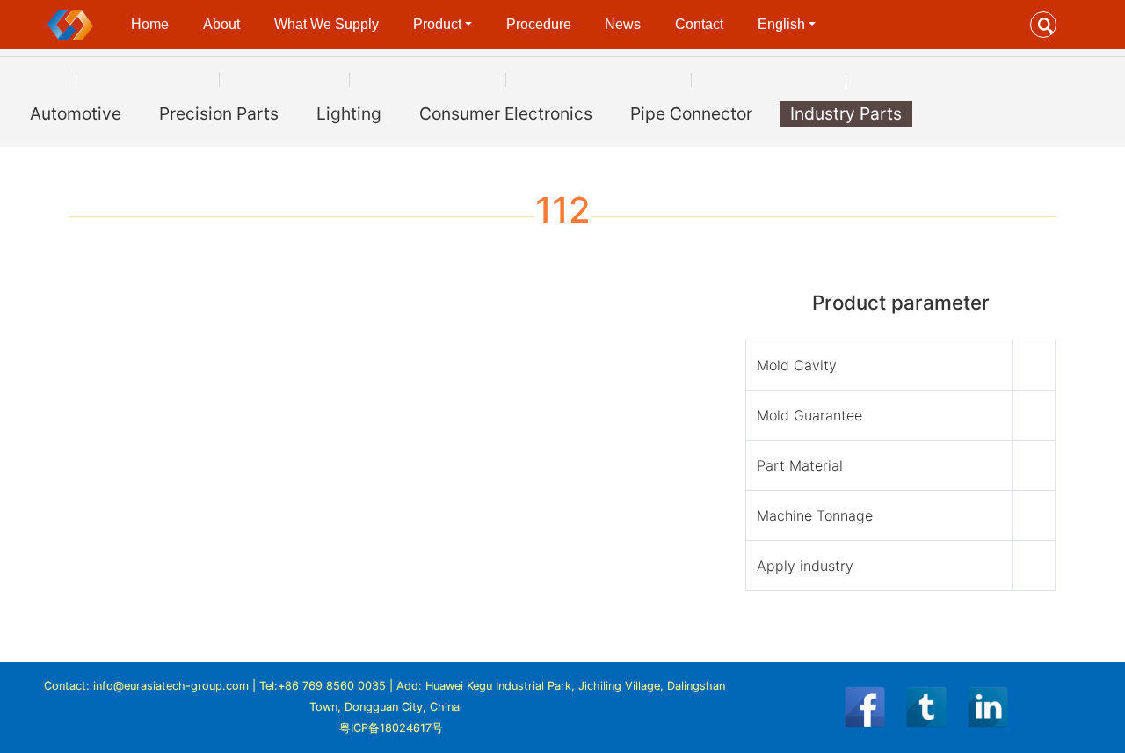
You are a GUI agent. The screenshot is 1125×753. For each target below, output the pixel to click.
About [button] (221, 24)
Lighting (348, 113)
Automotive (75, 113)
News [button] (623, 24)
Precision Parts (219, 113)
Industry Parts (846, 113)
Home (150, 24)
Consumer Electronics (505, 113)
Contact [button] (699, 24)
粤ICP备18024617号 (391, 728)
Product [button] (437, 24)
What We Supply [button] (326, 24)
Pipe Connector (691, 113)
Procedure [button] (538, 24)
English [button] (781, 24)
